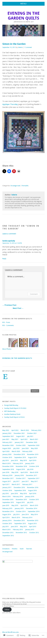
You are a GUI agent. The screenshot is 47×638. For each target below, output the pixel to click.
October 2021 (32, 433)
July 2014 (16, 514)
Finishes (14, 549)
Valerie (20, 47)
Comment (34, 294)
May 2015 (15, 505)
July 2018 (30, 469)
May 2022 (5, 430)
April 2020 (5, 451)
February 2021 (7, 442)
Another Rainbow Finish (12, 414)
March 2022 (25, 430)
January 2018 (19, 475)
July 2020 (16, 448)
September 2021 (8, 436)
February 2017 (27, 484)
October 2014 (20, 511)
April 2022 (14, 430)
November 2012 (21, 532)
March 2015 (34, 505)
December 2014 (31, 508)
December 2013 (19, 520)
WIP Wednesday (9, 411)
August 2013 (32, 523)
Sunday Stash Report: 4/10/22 (14, 417)
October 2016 (7, 490)
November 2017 (7, 478)
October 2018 (34, 466)
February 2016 (18, 496)
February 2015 (7, 508)
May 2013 (23, 526)
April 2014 (5, 517)
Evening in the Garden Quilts (23, 15)
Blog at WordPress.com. (10, 632)
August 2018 (20, 469)
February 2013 (18, 529)
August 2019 (32, 457)
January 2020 (6, 454)
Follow (7, 610)
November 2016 (32, 487)
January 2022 (6, 433)
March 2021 (34, 439)
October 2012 (34, 532)
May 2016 (23, 493)
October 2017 (20, 478)
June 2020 (25, 448)
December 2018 (7, 466)
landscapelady (8, 241)
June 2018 (5, 472)
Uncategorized (15, 186)
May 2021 (15, 439)
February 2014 (27, 517)
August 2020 (6, 448)
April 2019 (32, 460)
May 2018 (15, 472)
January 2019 (29, 463)
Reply (4, 258)
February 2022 (36, 430)
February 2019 (18, 463)
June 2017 (25, 481)
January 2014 (6, 520)
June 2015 (5, 505)
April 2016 (32, 493)
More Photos (6, 349)
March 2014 (16, 517)
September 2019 (20, 457)
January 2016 (29, 496)
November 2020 (7, 445)
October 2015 (34, 499)
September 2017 (33, 478)
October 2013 (7, 523)
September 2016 (20, 490)
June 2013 (14, 526)
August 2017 (6, 481)
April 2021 (24, 439)
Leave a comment (9, 234)
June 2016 (14, 493)
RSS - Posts (6, 322)
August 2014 (6, 514)
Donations (6, 549)
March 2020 (16, 451)
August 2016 (32, 490)
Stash (22, 549)
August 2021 (20, 436)
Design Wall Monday (11, 405)
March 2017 (16, 484)
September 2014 (33, 511)
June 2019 (14, 460)
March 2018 (34, 472)
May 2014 (34, 514)
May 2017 (34, 481)
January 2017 (6, 487)
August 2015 (20, 502)
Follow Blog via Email (13, 598)
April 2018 (24, 472)
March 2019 (6, 463)
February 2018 (7, 475)
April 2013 (32, 526)
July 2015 (30, 502)
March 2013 (6, 529)
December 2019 (19, 454)
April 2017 (5, 484)
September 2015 (8, 502)
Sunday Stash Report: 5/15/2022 (15, 408)
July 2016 (5, 493)
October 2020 (20, 445)
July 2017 (16, 481)
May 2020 (34, 448)
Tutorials (29, 549)
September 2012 (8, 535)
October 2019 (7, 457)
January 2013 (29, 529)
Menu (23, 4)
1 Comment (28, 47)
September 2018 (8, 469)
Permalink (25, 186)
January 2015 (19, 508)
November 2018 (21, 466)
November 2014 (7, 511)
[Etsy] (5, 376)
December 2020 (31, 442)
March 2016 (6, 496)
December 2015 (7, 499)
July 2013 (5, 526)
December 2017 (31, 475)
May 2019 (23, 460)
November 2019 (32, 454)
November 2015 (21, 499)
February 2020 (27, 451)
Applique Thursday (10, 104)
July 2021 (30, 436)
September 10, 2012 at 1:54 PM (12, 243)
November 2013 (32, 520)
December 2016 (19, 487)
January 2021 (19, 442)
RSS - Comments (8, 325)
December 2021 (19, 433)
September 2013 (20, 523)
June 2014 (25, 514)
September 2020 (33, 445)
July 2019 (5, 460)
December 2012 (7, 532)
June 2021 (5, 439)
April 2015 (24, 505)
